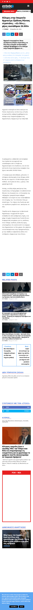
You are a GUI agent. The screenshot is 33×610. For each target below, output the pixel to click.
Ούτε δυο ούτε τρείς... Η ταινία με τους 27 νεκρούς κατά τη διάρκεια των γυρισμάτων (16, 60)
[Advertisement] (16, 140)
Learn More (14, 606)
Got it (21, 606)
